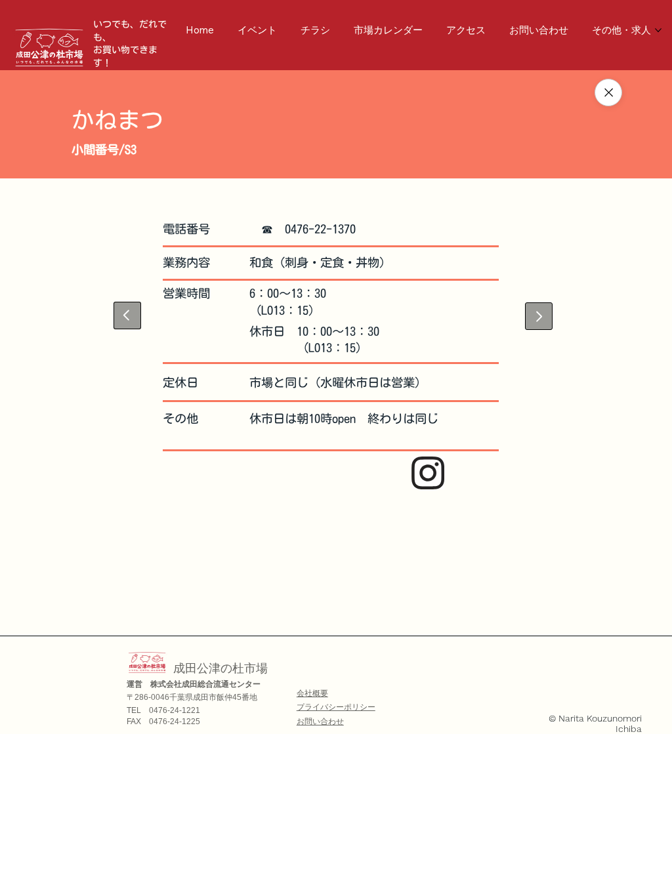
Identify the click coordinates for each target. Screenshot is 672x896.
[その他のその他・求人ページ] (658, 30)
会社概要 (312, 693)
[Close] (608, 92)
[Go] (127, 315)
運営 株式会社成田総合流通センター (194, 684)
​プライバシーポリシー (336, 707)
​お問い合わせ (320, 721)
